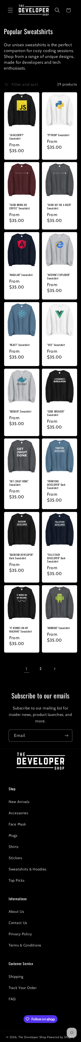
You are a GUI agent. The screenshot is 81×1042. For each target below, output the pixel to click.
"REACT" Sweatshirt (19, 345)
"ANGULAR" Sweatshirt (21, 275)
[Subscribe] (66, 736)
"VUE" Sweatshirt (56, 345)
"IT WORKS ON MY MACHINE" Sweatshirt (20, 629)
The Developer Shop (32, 1037)
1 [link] (26, 668)
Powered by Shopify (61, 1037)
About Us (16, 911)
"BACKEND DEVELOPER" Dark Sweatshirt (21, 556)
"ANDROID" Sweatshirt (58, 628)
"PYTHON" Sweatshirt (58, 135)
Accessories (18, 813)
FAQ (12, 999)
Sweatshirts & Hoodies (27, 869)
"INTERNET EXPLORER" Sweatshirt (58, 276)
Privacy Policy (20, 934)
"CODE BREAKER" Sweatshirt (55, 413)
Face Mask (17, 824)
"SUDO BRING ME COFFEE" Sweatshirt (19, 206)
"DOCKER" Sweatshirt (20, 411)
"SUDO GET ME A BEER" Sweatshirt (59, 206)
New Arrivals (19, 802)
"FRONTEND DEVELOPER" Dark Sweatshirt (56, 485)
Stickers (15, 858)
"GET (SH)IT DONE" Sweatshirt (19, 483)
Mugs (13, 835)
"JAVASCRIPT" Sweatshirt (16, 136)
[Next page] (54, 669)
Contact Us (18, 923)
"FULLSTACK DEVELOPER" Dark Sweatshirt (56, 558)
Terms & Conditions (25, 945)
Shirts (13, 846)
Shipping (16, 976)
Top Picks (16, 880)
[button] (10, 10)
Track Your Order (23, 988)
